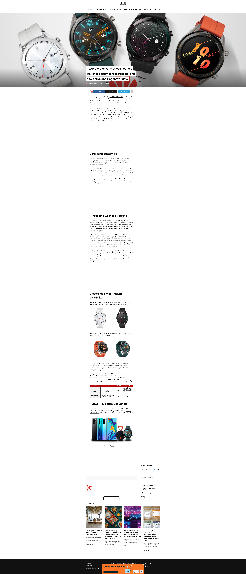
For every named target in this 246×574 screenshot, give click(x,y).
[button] (86, 9)
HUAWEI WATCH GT (116, 97)
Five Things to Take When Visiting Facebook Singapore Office (94, 532)
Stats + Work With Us (131, 563)
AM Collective (118, 563)
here (112, 446)
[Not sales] (123, 569)
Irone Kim (97, 488)
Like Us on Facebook (147, 477)
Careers (124, 563)
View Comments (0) (111, 498)
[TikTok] (158, 471)
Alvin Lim (112, 563)
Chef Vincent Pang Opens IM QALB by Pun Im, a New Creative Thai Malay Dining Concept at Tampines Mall (113, 534)
